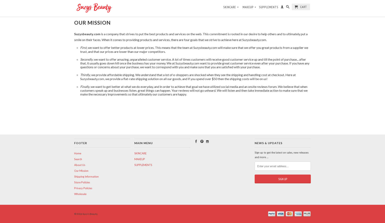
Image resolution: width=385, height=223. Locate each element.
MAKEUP (249, 7)
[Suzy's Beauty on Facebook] (196, 141)
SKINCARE (231, 7)
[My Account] (282, 7)
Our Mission (81, 170)
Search (78, 159)
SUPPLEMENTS (268, 7)
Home (77, 153)
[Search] (288, 7)
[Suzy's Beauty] (102, 8)
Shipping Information (86, 176)
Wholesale (80, 194)
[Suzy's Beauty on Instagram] (207, 141)
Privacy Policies (83, 188)
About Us (79, 165)
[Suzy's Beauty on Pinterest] (202, 141)
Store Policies (82, 182)
